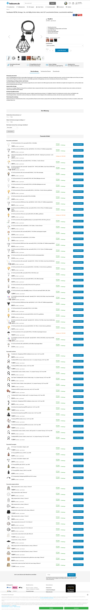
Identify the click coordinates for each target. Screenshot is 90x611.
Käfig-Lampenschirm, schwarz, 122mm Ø (19, 498)
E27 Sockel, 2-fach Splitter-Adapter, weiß (20, 458)
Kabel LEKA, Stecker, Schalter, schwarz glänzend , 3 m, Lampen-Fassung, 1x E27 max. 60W (29, 383)
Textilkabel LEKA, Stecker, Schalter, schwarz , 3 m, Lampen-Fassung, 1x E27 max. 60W (28, 371)
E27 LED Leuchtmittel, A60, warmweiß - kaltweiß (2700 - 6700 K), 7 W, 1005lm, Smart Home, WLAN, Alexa (32, 261)
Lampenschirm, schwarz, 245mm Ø (18, 539)
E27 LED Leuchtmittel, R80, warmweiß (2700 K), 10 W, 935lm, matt (25, 272)
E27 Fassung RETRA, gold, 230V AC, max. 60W (20, 464)
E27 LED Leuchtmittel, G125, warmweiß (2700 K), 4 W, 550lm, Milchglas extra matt (28, 178)
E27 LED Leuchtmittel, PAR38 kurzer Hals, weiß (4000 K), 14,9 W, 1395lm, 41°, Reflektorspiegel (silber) (32, 202)
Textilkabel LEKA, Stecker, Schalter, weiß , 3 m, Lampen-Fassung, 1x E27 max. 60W (28, 395)
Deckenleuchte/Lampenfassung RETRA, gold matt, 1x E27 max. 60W (25, 407)
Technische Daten (46, 71)
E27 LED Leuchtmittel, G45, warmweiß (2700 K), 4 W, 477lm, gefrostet (25, 284)
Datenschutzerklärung (50, 579)
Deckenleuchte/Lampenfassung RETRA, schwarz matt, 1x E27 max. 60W (26, 413)
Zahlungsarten (9, 585)
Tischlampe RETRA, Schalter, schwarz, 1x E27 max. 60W (22, 365)
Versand (54, 20)
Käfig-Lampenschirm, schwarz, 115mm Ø (19, 516)
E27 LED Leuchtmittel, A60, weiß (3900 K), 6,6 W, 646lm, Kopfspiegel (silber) (26, 343)
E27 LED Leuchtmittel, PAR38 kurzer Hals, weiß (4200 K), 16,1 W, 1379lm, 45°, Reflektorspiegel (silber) (32, 302)
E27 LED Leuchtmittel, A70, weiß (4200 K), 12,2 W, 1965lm (23, 237)
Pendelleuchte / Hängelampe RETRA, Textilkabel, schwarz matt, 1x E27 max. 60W (27, 401)
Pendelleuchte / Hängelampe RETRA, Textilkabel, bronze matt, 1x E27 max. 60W (27, 354)
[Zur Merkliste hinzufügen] (71, 50)
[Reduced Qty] (47, 51)
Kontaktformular (30, 591)
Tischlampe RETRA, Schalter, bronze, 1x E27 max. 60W (22, 418)
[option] (47, 40)
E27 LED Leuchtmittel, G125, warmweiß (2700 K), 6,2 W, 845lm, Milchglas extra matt (28, 184)
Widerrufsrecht (49, 592)
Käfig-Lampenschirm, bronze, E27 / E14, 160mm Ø (21, 522)
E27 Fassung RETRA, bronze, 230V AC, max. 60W (21, 452)
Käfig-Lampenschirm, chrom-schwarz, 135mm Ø (21, 486)
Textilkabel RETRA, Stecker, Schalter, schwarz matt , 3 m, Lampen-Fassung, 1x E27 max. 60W (30, 436)
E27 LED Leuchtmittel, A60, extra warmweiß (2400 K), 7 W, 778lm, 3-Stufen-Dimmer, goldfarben (31, 326)
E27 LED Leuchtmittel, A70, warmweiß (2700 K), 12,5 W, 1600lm (24, 308)
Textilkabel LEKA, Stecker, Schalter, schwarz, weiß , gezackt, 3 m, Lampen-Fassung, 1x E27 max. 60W (31, 430)
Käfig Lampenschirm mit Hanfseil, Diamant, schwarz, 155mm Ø (24, 551)
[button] (9, 36)
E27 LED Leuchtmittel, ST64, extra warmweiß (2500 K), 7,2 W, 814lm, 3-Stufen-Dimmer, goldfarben (31, 190)
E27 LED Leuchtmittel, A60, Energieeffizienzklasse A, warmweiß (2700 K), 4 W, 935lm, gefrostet (30, 219)
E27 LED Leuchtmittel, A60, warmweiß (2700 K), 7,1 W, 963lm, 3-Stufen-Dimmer (27, 160)
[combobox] (36, 3)
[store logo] (13, 3)
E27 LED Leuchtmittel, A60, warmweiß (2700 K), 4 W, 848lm (23, 196)
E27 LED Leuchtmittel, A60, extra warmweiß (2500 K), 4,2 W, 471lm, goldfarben (27, 314)
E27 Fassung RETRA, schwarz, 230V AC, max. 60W (21, 470)
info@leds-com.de (58, 578)
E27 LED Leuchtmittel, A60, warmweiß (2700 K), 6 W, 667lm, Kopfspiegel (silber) (27, 255)
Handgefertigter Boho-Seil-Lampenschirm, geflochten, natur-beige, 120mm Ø (27, 557)
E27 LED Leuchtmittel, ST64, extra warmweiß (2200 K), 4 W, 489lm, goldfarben (27, 213)
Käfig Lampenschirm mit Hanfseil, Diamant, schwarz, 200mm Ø (24, 545)
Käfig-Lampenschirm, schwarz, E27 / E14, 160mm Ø (22, 528)
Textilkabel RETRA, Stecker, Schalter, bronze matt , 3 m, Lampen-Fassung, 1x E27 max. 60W (30, 359)
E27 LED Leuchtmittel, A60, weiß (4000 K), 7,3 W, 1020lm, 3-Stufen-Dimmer (26, 225)
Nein (11, 117)
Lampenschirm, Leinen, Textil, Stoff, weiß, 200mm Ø (22, 533)
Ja (7, 117)
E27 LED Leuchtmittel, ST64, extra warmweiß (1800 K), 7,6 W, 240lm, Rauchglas (27, 278)
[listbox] (65, 40)
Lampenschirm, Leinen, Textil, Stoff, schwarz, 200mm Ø (22, 510)
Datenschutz (49, 587)
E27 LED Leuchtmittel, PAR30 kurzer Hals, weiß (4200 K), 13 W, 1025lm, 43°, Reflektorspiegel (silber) (31, 149)
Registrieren (80, 3)
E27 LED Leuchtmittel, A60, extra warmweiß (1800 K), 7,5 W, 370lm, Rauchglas (27, 172)
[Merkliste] (70, 3)
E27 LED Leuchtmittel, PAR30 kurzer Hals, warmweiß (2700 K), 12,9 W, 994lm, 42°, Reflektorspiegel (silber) (33, 243)
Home (8, 9)
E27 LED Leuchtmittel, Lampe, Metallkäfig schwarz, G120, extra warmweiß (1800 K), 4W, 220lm (30, 290)
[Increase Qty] (52, 51)
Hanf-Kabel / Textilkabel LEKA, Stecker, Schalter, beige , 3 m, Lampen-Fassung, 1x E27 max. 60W (30, 377)
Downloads (56, 71)
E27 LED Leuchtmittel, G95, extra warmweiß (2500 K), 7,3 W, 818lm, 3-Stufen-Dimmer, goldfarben (31, 267)
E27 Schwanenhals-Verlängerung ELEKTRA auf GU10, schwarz (24, 476)
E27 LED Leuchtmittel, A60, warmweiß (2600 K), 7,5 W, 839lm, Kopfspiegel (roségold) (28, 231)
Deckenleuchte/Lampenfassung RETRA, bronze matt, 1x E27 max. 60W (26, 424)
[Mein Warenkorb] (73, 3)
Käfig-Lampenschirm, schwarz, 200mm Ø (19, 504)
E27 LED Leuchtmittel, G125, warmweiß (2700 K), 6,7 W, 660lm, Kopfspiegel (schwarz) (29, 331)
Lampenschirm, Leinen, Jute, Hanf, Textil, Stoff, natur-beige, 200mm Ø (25, 563)
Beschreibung (34, 71)
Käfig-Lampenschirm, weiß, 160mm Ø (19, 492)
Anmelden (80, 2)
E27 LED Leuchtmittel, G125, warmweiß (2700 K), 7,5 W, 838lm (24, 143)
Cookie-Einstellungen (50, 589)
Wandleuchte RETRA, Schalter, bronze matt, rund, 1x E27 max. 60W (25, 389)
